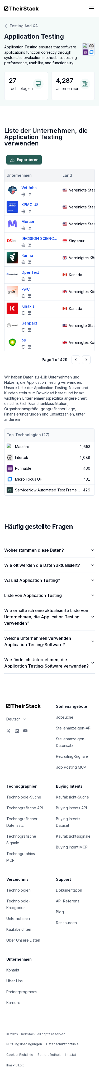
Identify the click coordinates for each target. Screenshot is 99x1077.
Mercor (27, 221)
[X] (8, 731)
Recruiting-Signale (72, 756)
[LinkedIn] (17, 731)
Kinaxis (28, 306)
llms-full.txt (15, 1065)
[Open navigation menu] (91, 8)
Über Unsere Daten (23, 940)
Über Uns (14, 981)
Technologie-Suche (23, 797)
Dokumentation (69, 890)
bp (23, 340)
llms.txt (70, 1055)
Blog (60, 912)
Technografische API (24, 808)
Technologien (18, 890)
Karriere (13, 1002)
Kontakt (12, 970)
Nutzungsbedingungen (24, 1044)
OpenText (30, 272)
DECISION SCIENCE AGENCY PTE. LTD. (39, 238)
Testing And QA (24, 26)
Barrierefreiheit (49, 1055)
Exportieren (28, 159)
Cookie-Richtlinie (19, 1055)
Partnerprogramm (21, 991)
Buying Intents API (71, 808)
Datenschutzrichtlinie (62, 1044)
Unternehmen (18, 918)
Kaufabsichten (18, 929)
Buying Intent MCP (72, 847)
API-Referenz (67, 901)
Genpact (29, 323)
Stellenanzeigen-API (73, 728)
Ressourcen (66, 922)
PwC (25, 289)
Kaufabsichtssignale (73, 836)
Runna (27, 255)
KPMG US (30, 204)
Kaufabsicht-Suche (72, 797)
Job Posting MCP (71, 767)
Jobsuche (64, 717)
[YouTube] (25, 731)
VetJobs (29, 187)
